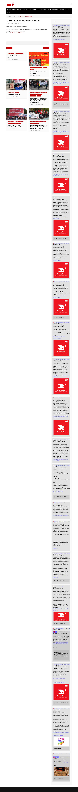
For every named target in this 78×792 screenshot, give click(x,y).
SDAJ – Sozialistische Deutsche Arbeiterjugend (48, 9)
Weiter (45, 48)
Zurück (10, 48)
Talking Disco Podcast (16, 9)
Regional (21, 23)
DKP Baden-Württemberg (58, 25)
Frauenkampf (32, 67)
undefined (67, 631)
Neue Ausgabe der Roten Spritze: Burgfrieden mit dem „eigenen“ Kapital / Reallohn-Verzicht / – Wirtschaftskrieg (38, 100)
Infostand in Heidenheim (14, 94)
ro (9, 59)
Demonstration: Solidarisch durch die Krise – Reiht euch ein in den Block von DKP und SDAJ (39, 127)
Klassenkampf (39, 67)
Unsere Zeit (57, 757)
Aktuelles (9, 9)
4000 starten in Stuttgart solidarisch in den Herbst (14, 126)
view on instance (67, 25)
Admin (9, 23)
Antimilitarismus (11, 53)
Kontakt (69, 9)
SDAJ (9, 123)
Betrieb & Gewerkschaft (42, 92)
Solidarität (13, 123)
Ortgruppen (25, 9)
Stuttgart (32, 69)
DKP (8, 12)
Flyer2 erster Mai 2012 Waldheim (17, 32)
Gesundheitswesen (38, 94)
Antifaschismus (11, 92)
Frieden (16, 53)
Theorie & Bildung (62, 9)
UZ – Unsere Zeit (32, 9)
